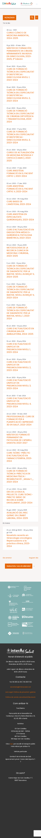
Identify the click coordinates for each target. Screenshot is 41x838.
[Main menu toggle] (36, 4)
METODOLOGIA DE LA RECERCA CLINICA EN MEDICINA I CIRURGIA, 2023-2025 (18, 251)
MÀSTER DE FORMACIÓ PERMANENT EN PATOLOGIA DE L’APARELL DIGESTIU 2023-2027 (19, 438)
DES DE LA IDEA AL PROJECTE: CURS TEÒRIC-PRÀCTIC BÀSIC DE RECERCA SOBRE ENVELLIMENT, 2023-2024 (20, 497)
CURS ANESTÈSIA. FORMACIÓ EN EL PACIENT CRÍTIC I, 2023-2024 (20, 173)
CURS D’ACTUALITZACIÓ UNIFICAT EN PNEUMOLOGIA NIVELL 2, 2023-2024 (19, 366)
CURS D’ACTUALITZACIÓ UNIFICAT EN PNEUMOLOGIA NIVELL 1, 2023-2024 (19, 348)
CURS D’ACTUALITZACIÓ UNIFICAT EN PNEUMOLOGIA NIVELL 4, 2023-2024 (19, 402)
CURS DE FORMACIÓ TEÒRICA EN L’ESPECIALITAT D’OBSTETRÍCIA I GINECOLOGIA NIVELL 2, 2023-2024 (20, 95)
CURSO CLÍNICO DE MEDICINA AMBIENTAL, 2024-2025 (18, 35)
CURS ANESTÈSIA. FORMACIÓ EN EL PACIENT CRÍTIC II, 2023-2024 (20, 189)
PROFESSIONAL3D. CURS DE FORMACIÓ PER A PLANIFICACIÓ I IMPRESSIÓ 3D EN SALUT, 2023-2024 (20, 420)
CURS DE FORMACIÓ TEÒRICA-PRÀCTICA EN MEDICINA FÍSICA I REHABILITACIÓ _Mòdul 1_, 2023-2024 (20, 476)
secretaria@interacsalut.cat (20, 687)
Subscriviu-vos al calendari (19, 566)
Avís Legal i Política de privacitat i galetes (20, 692)
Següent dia (33, 558)
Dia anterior (7, 558)
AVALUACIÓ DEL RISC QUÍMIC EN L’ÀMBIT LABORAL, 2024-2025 (17, 515)
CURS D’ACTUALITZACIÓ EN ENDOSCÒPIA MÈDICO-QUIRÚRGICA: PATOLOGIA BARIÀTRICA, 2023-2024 (20, 233)
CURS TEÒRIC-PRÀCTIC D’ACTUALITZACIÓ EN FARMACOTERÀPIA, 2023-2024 (19, 456)
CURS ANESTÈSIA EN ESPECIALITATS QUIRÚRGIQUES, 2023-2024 (20, 217)
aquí (12, 744)
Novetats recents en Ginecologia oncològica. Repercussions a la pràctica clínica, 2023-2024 (19, 541)
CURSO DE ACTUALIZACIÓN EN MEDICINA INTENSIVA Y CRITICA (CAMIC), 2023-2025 (20, 156)
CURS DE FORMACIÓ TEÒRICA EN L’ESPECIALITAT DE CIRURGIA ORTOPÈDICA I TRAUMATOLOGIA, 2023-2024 (20, 116)
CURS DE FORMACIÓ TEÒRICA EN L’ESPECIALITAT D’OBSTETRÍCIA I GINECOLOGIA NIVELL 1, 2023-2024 (20, 74)
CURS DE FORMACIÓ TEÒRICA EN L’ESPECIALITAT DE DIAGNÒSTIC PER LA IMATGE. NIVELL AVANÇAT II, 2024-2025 (20, 271)
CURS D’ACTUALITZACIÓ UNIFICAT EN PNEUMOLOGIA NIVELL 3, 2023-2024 (19, 384)
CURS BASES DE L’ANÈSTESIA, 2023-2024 (19, 203)
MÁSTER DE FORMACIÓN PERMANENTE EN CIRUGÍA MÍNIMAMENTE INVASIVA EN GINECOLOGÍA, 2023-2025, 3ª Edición (19, 53)
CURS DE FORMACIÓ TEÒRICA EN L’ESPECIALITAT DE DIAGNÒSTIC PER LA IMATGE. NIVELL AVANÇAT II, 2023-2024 (20, 292)
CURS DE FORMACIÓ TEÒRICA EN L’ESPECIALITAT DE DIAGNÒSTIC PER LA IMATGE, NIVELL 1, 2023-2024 (20, 313)
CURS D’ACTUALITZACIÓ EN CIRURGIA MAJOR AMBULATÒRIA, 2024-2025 (20, 331)
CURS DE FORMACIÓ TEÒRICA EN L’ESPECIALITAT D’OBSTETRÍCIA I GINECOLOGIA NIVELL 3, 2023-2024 (20, 137)
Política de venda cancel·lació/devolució (20, 697)
